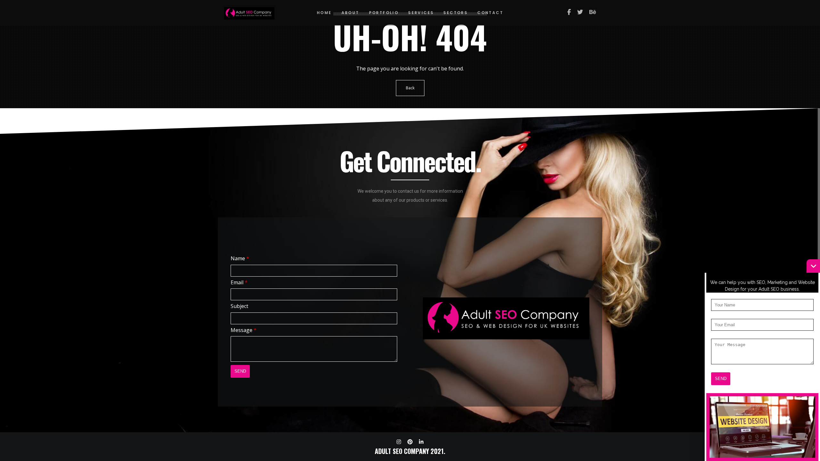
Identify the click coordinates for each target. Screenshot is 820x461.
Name (240, 258)
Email (239, 282)
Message (244, 330)
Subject (239, 306)
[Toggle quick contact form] (813, 266)
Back (410, 88)
